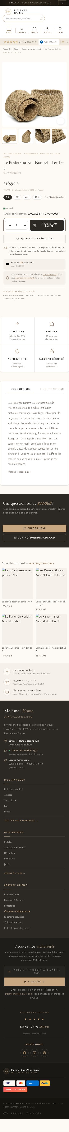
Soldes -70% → (14, 873)
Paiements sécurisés (14, 917)
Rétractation (10, 906)
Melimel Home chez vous (16, 928)
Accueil (6, 48)
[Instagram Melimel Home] (34, 1053)
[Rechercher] (41, 18)
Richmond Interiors (13, 789)
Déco (15, 48)
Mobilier (8, 842)
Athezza (8, 795)
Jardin (7, 864)
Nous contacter (11, 894)
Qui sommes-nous (13, 922)
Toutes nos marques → (21, 820)
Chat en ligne (36, 528)
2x (7, 197)
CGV (5, 1113)
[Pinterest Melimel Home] (44, 1053)
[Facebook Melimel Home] (25, 1053)
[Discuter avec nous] (60, 30)
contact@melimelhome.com (36, 537)
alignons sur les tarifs (25, 277)
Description (20, 389)
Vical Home (10, 800)
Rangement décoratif (31, 48)
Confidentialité (34, 1113)
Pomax (7, 811)
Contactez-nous (49, 274)
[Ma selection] (21, 30)
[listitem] (9, 136)
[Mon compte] (47, 30)
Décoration (9, 853)
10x (37, 197)
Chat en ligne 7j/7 (25, 750)
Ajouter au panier (49, 225)
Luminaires (9, 858)
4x (26, 197)
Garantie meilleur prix (15, 911)
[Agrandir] (61, 121)
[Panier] (34, 30)
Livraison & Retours (13, 900)
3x (17, 197)
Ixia (5, 806)
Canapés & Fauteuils (14, 847)
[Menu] (9, 30)
